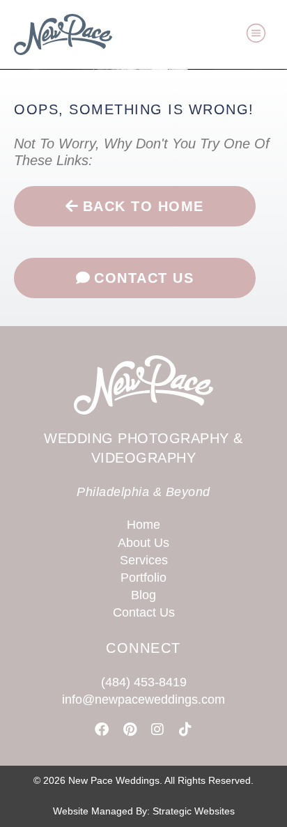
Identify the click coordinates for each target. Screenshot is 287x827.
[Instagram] (157, 729)
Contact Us (144, 612)
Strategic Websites (194, 811)
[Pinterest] (130, 729)
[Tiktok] (185, 729)
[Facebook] (102, 729)
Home (143, 525)
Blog (143, 595)
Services (144, 560)
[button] (256, 34)
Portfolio (143, 578)
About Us (143, 543)
